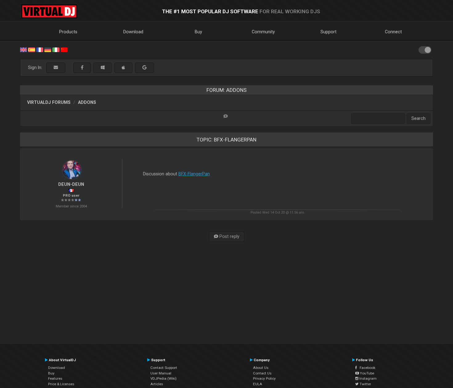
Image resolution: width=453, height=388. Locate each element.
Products (68, 31)
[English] (23, 49)
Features (55, 378)
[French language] (39, 49)
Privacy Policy (264, 378)
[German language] (47, 49)
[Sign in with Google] (144, 68)
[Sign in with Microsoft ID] (102, 68)
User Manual (160, 373)
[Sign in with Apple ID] (123, 68)
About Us (260, 368)
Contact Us (262, 373)
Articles (156, 384)
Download (133, 31)
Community (263, 31)
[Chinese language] (64, 49)
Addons (87, 102)
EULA (257, 384)
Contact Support (163, 368)
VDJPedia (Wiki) (163, 378)
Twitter (365, 384)
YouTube (366, 373)
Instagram (367, 378)
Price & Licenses (61, 384)
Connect (393, 31)
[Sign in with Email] (55, 68)
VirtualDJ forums (49, 102)
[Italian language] (55, 49)
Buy (198, 31)
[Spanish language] (31, 49)
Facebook (366, 368)
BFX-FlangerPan (194, 173)
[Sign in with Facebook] (82, 68)
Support (328, 31)
